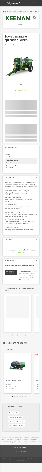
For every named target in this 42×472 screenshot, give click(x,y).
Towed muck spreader (15, 417)
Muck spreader (13, 413)
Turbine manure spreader (16, 425)
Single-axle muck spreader (16, 421)
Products (20, 24)
